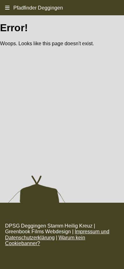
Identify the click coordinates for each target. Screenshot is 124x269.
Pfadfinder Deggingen (36, 8)
